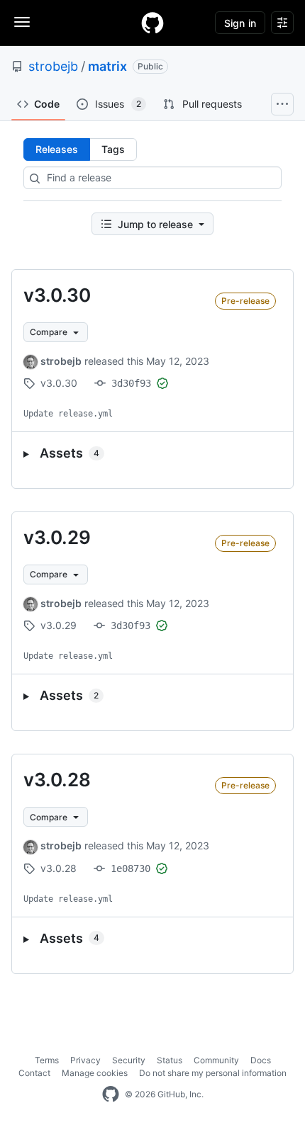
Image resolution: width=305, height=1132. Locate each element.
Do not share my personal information (213, 1073)
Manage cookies (95, 1073)
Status (169, 1060)
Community (216, 1060)
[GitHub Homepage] (110, 1094)
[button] (152, 453)
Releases (56, 149)
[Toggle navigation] (22, 22)
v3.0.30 (57, 295)
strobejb (53, 66)
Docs (260, 1060)
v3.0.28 (57, 780)
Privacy (85, 1060)
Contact (34, 1073)
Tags (113, 149)
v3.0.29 (57, 537)
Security (128, 1060)
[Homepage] (152, 22)
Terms (47, 1060)
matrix (107, 66)
